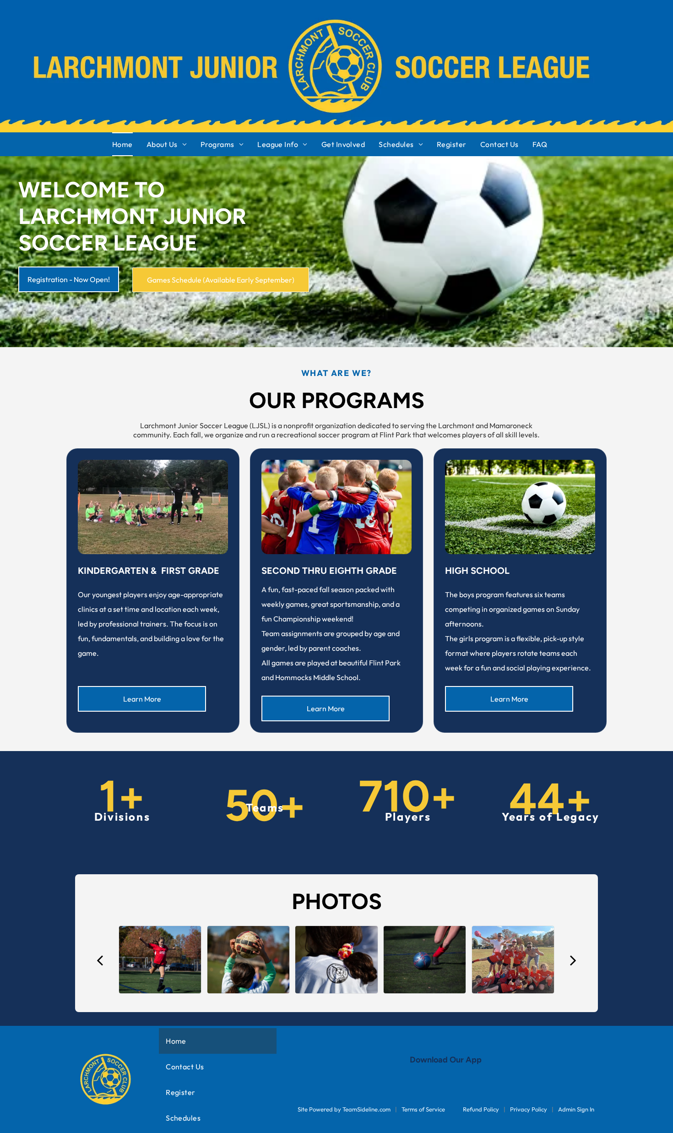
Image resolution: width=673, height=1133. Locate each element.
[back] (99, 959)
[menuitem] (129, 144)
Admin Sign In (576, 1109)
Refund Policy (481, 1109)
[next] (573, 959)
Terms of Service (423, 1109)
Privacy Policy (528, 1109)
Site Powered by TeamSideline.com (344, 1109)
